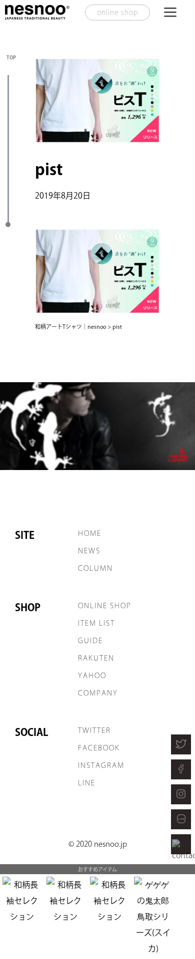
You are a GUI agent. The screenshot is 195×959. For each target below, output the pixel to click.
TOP (11, 57)
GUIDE (90, 640)
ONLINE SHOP (105, 605)
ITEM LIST (96, 623)
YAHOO (92, 675)
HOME (90, 533)
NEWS (89, 550)
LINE (87, 782)
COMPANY (98, 693)
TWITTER (94, 730)
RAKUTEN (96, 658)
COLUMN (95, 568)
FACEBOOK (99, 747)
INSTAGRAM (101, 765)
